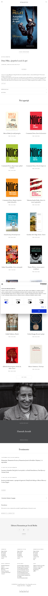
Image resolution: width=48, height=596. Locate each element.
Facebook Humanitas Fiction (23, 569)
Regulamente (36, 569)
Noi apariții (3, 552)
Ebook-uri (3, 569)
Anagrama (29, 585)
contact (24, 533)
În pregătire (3, 554)
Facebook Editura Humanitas (23, 565)
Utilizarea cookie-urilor (38, 567)
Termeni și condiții (36, 568)
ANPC (34, 571)
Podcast (2, 567)
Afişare (42, 307)
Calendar (3, 490)
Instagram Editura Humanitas (23, 567)
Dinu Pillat (5, 60)
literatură (3, 64)
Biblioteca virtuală (4, 568)
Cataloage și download (5, 572)
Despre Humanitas (5, 571)
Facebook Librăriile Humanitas (23, 573)
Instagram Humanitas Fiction (23, 571)
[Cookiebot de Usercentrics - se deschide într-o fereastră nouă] (41, 284)
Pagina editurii (4, 551)
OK (39, 311)
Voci (34, 559)
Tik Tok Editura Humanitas (22, 568)
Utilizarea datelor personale (38, 565)
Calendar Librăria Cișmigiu (8, 498)
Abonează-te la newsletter (7, 513)
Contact (3, 573)
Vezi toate (24, 377)
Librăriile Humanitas (5, 565)
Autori (2, 558)
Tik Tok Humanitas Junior (22, 578)
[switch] (18, 302)
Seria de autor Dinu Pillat (13, 64)
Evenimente (3, 555)
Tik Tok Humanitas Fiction (22, 572)
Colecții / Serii (4, 556)
